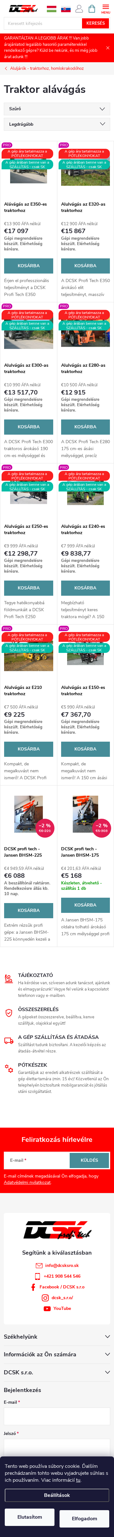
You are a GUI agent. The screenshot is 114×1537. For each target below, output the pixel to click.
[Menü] (105, 8)
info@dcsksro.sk (62, 1266)
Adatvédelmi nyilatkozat (27, 1182)
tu (78, 1480)
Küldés (89, 1160)
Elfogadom (84, 1518)
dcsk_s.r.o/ (62, 1298)
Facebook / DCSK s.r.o (62, 1287)
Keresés (95, 23)
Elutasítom (29, 1517)
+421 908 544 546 (62, 1276)
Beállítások (57, 1495)
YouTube (62, 1308)
